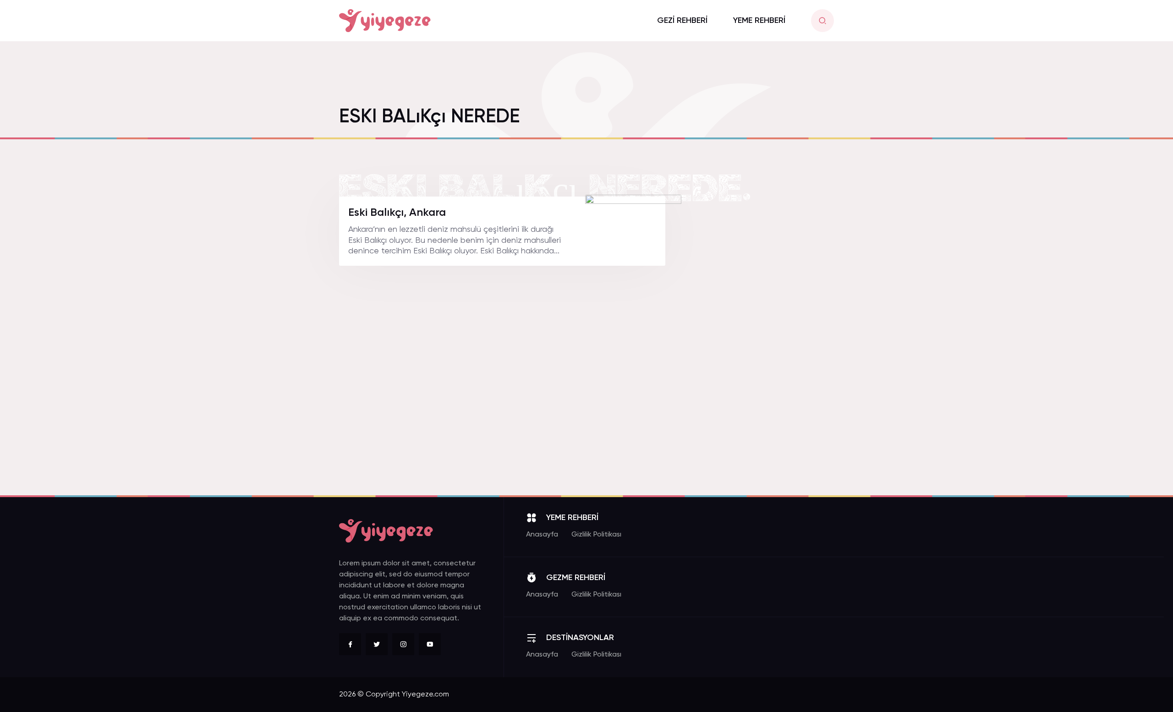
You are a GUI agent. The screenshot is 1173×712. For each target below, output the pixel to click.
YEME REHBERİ (759, 20)
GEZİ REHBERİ (682, 20)
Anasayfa (542, 534)
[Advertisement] (765, 334)
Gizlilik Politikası (596, 534)
